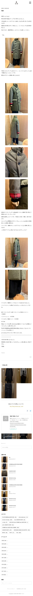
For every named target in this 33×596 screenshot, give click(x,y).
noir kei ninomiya (7, 519)
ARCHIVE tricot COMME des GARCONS (18, 522)
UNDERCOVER (12, 471)
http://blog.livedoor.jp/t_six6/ (16, 406)
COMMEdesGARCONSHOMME (15, 464)
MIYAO (4, 532)
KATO (12, 532)
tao (9, 457)
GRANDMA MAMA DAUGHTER (22, 530)
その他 (4, 522)
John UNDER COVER (8, 524)
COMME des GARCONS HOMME (10, 527)
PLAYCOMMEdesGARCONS (9, 517)
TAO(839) (3, 352)
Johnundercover (23, 517)
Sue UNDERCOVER (19, 519)
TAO (18, 532)
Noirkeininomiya (12, 478)
